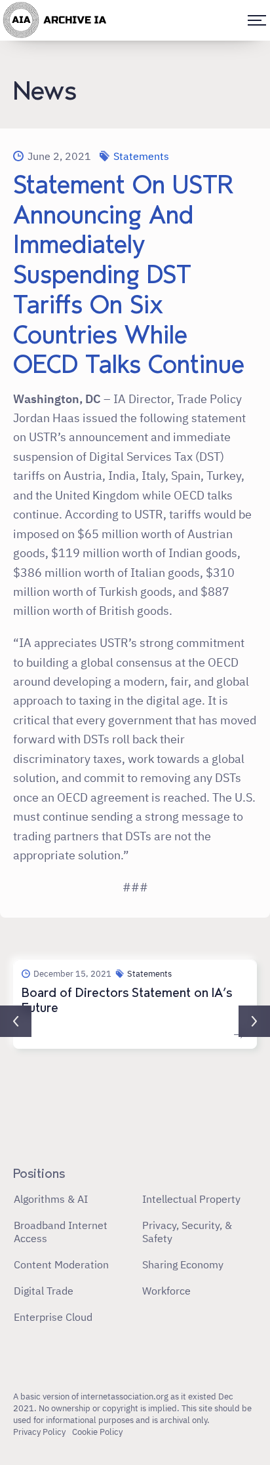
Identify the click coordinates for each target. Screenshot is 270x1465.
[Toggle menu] (257, 20)
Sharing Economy (182, 1264)
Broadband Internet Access (60, 1232)
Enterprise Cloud (53, 1316)
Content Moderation (61, 1264)
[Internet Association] (55, 20)
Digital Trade (43, 1290)
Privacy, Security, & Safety (187, 1232)
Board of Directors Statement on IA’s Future (127, 1001)
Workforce (166, 1290)
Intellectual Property (191, 1198)
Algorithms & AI (51, 1198)
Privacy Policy (39, 1431)
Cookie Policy (97, 1431)
